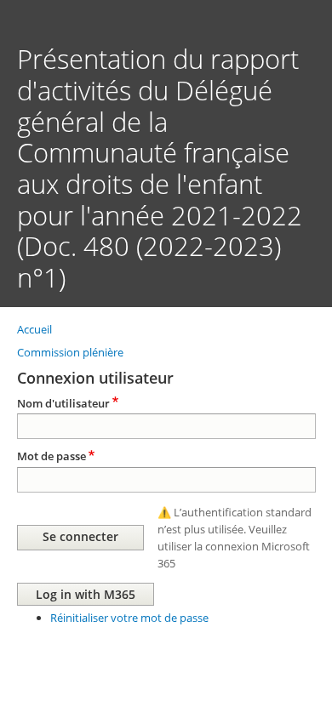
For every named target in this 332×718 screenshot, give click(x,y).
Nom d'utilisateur (63, 403)
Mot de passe (51, 456)
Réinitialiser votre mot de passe (129, 617)
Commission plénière (70, 352)
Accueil (34, 329)
